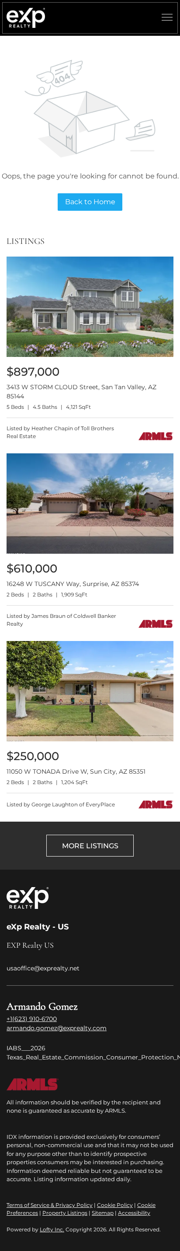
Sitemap (103, 1213)
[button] (26, 18)
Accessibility (134, 1213)
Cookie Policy (115, 1205)
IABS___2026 (26, 1048)
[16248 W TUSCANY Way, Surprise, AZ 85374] (90, 551)
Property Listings (64, 1213)
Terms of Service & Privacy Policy (50, 1205)
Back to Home (90, 202)
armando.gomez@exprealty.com (57, 1028)
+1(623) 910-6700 (32, 1019)
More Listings (90, 846)
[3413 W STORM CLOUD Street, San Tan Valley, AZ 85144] (90, 355)
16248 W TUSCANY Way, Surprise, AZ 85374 (73, 584)
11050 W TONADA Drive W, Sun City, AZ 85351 (76, 771)
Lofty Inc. (52, 1229)
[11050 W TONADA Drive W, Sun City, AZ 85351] (90, 739)
